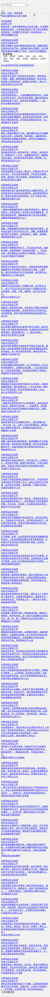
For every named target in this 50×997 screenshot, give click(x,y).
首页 (3, 13)
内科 (10, 13)
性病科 (20, 56)
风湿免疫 (18, 13)
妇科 (28, 56)
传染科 (25, 58)
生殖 (18, 58)
